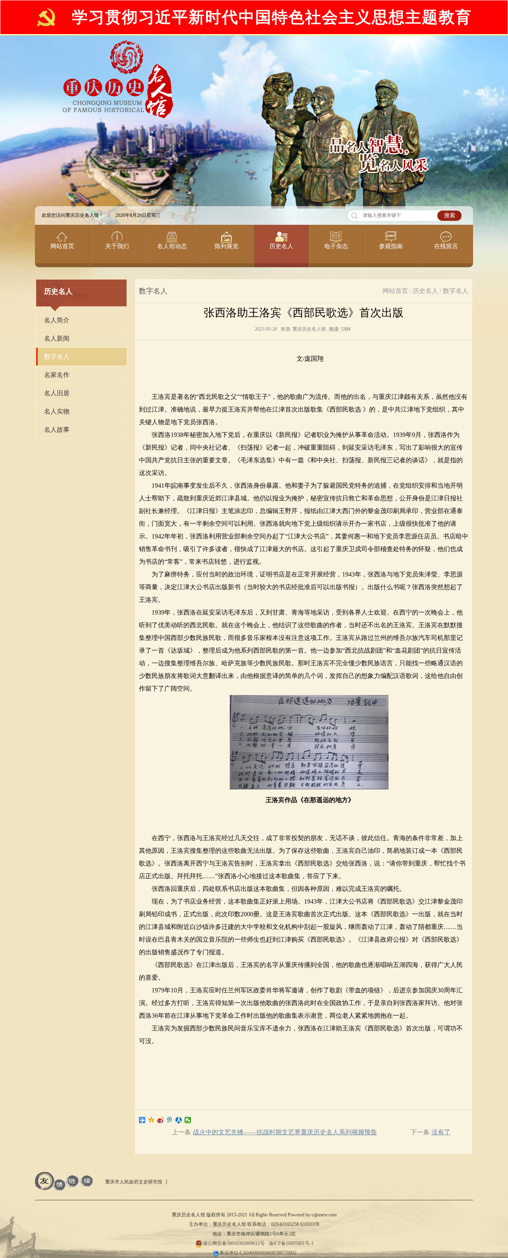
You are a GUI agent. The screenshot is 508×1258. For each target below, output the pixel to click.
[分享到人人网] (178, 1120)
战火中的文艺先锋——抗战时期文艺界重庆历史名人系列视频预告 (285, 1132)
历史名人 (425, 290)
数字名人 (455, 290)
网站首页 (395, 290)
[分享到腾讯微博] (169, 1120)
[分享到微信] (188, 1120)
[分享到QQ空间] (151, 1120)
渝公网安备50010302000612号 (234, 1243)
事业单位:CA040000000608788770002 (257, 1253)
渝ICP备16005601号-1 (291, 1243)
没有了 (440, 1132)
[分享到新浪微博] (160, 1120)
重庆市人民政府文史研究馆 (133, 1182)
